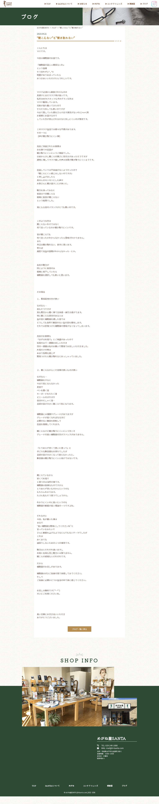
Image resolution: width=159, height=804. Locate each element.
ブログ (145, 3)
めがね (97, 3)
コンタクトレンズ (114, 3)
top (48, 3)
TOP (34, 785)
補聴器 (132, 3)
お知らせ (83, 3)
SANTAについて (65, 3)
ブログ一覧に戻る (79, 629)
